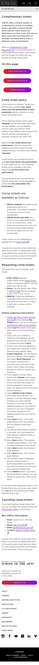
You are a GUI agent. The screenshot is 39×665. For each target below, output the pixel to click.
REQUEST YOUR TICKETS (16, 80)
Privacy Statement (12, 655)
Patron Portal (22, 242)
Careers (5, 595)
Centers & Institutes (11, 600)
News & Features (9, 626)
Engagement (7, 622)
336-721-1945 (15, 291)
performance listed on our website (21, 325)
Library (5, 613)
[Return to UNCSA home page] (8, 3)
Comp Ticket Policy (16, 71)
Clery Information (20, 657)
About (4, 591)
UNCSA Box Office (10, 509)
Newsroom (7, 617)
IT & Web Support (9, 609)
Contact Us (20, 582)
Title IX (30, 655)
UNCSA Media (7, 630)
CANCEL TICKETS (16, 90)
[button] (23, 3)
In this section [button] (8, 9)
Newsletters (8, 604)
